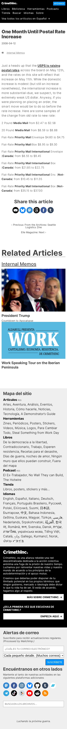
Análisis (32, 404)
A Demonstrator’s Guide (38, 414)
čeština (8, 517)
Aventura (19, 404)
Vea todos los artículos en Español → (26, 18)
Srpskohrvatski (32, 522)
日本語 (44, 508)
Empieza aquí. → (51, 616)
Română (14, 527)
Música (20, 428)
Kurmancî (40, 536)
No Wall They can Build (46, 475)
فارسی (57, 517)
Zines (7, 423)
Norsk (53, 536)
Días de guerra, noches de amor (26, 456)
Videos (8, 428)
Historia (8, 409)
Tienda (6, 12)
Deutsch (47, 498)
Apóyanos (59, 3)
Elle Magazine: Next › (33, 232)
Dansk (46, 527)
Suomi (33, 508)
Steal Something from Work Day (35, 433)
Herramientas (36, 8)
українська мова (30, 531)
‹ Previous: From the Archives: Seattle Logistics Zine (33, 226)
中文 (24, 513)
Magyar (34, 517)
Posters (35, 423)
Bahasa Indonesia (41, 513)
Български (11, 513)
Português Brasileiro (32, 503)
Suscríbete (54, 662)
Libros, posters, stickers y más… (26, 489)
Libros (6, 8)
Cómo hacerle (26, 409)
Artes (7, 404)
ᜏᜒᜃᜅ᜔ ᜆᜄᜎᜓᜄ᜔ (13, 541)
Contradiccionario (16, 447)
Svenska (34, 527)
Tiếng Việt (51, 531)
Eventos (46, 404)
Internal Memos (16, 52)
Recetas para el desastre (39, 451)
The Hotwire (12, 480)
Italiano (34, 498)
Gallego (26, 536)
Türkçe (46, 517)
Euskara (21, 517)
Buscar (17, 12)
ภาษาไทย (9, 531)
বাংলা (24, 527)
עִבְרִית (57, 527)
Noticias (44, 409)
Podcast (9, 470)
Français (9, 503)
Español (21, 498)
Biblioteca (18, 8)
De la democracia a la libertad (25, 442)
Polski (7, 508)
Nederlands (11, 522)
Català (7, 536)
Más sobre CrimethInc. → (44, 597)
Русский (55, 503)
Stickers (49, 423)
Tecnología (11, 414)
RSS (20, 400)
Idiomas (29, 12)
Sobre (40, 12)
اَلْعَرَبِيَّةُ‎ (49, 522)
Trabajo (36, 447)
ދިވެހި (16, 536)
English (8, 498)
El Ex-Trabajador (15, 475)
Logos (31, 428)
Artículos (10, 400)
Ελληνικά (20, 508)
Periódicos (20, 423)
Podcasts (53, 8)
